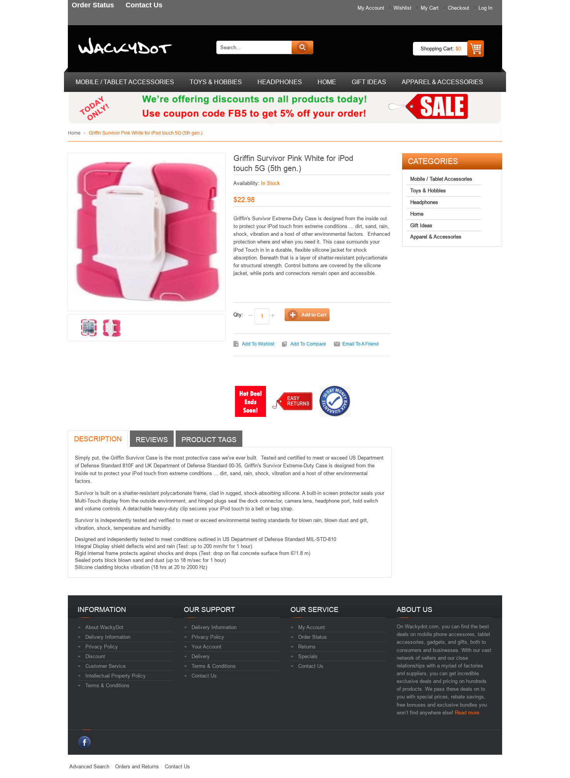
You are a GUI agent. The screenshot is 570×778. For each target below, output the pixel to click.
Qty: (238, 314)
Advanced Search (89, 766)
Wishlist (402, 8)
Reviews (152, 440)
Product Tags (209, 440)
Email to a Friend (360, 344)
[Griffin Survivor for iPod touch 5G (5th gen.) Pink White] (88, 328)
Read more (467, 712)
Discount (95, 656)
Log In (485, 8)
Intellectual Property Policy (115, 676)
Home (74, 133)
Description (98, 439)
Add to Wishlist (258, 344)
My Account (371, 8)
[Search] (302, 47)
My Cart (430, 8)
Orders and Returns (137, 766)
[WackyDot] (123, 47)
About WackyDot (104, 627)
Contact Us (204, 676)
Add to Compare (308, 344)
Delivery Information (107, 637)
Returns (307, 646)
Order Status (312, 637)
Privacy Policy (101, 646)
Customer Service (105, 666)
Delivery (201, 656)
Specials (308, 656)
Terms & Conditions (107, 685)
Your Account (206, 646)
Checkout (458, 8)
